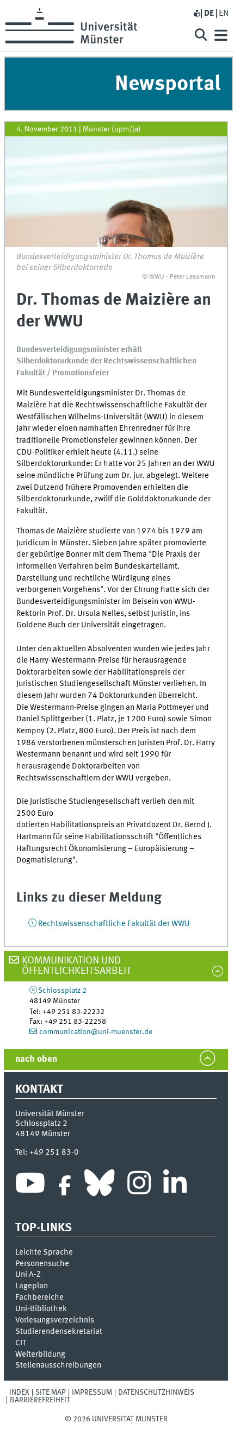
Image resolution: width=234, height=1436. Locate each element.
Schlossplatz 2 (62, 990)
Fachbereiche (39, 1297)
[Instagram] (139, 1185)
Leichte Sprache (44, 1252)
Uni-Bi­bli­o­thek (41, 1309)
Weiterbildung (40, 1354)
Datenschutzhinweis (156, 1392)
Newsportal (167, 84)
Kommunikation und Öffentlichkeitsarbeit (76, 966)
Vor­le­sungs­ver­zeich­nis (54, 1320)
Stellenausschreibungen (58, 1365)
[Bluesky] (99, 1185)
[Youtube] (30, 1185)
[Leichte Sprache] (196, 13)
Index (19, 1392)
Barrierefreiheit (40, 1400)
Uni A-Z (28, 1274)
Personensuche (42, 1263)
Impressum (92, 1392)
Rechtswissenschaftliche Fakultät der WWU (114, 923)
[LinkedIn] (175, 1185)
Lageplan (31, 1286)
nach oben (36, 1059)
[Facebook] (64, 1185)
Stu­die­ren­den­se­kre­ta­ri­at (58, 1331)
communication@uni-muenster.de (95, 1032)
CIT (20, 1343)
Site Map (50, 1392)
